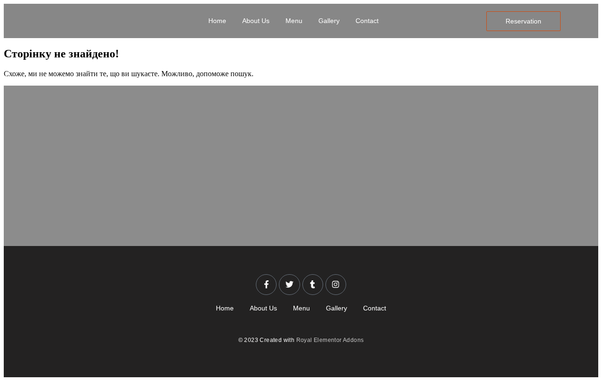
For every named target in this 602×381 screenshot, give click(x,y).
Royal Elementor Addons (330, 340)
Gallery (329, 20)
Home (217, 20)
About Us (255, 20)
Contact (367, 20)
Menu (293, 20)
